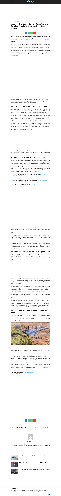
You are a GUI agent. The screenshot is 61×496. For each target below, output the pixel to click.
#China (46, 174)
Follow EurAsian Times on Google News (20, 373)
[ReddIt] (34, 33)
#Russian (13, 174)
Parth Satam (14, 30)
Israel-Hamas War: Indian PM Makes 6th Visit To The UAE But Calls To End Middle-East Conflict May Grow (41, 429)
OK (48, 494)
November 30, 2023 (33, 177)
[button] (12, 2)
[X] (29, 33)
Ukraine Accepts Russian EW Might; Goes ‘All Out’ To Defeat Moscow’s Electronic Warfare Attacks (20, 429)
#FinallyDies (14, 175)
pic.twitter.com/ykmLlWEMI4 (22, 181)
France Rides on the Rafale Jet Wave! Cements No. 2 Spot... (33, 455)
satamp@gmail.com (28, 372)
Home (12, 21)
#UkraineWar (42, 174)
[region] (30, 12)
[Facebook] (26, 33)
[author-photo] (30, 440)
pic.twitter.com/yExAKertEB (22, 175)
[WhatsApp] (31, 33)
